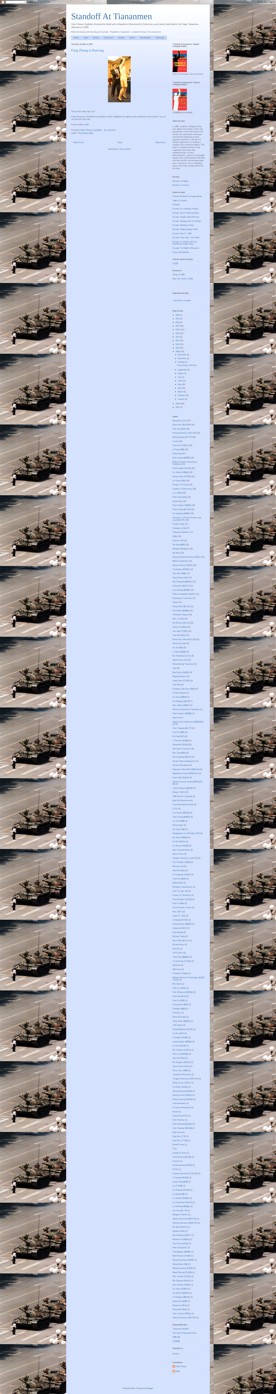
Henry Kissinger (179, 1017)
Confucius (176, 1013)
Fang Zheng (76, 117)
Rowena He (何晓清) (180, 1239)
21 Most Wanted (179, 693)
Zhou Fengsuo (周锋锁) (182, 713)
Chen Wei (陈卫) (179, 996)
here (88, 119)
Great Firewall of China (181, 907)
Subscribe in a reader (182, 300)
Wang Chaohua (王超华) (182, 565)
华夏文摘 (176, 1337)
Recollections (145, 38)
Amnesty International (181, 1107)
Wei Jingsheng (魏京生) (182, 582)
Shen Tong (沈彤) (179, 497)
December (182, 355)
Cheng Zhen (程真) (180, 1004)
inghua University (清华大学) (184, 1317)
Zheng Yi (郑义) (178, 792)
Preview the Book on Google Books (187, 196)
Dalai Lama (177, 1132)
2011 (178, 344)
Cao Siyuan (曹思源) (180, 813)
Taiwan (175, 602)
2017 (178, 326)
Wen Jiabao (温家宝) (181, 705)
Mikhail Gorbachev (180, 561)
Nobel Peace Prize (180, 660)
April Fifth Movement (181, 800)
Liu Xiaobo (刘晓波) (180, 472)
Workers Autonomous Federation (186, 709)
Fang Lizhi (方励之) (180, 445)
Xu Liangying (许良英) (181, 874)
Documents (108, 38)
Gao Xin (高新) (178, 732)
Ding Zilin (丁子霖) (180, 1140)
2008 (178, 404)
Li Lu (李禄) (177, 493)
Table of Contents (179, 200)
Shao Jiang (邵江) (179, 1247)
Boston (175, 1112)
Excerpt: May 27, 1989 (181, 233)
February (182, 395)
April (180, 388)
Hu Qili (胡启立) (178, 841)
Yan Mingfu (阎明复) (180, 569)
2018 (178, 322)
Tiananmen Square (180, 615)
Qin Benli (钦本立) (179, 1227)
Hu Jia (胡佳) (177, 647)
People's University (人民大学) (185, 858)
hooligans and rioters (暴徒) (183, 689)
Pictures (121, 38)
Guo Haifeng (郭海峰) (181, 590)
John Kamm (177, 1025)
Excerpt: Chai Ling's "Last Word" (186, 237)
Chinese (175, 1354)
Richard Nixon (178, 944)
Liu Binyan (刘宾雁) (180, 846)
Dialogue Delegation (180, 549)
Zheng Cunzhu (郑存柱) (182, 1095)
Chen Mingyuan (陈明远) (182, 992)
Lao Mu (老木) (178, 1033)
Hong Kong (177, 453)
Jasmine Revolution (180, 765)
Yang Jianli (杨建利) (180, 957)
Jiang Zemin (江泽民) (181, 680)
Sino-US (175, 949)
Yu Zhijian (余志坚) (180, 1087)
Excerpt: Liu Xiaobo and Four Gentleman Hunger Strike (184, 243)
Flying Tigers (177, 825)
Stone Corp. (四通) (180, 1070)
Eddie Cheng (180, 1366)
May (180, 384)
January (181, 399)
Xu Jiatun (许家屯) (180, 1289)
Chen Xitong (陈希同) (181, 817)
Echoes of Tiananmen (181, 895)
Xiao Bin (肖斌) (178, 870)
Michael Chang (178, 936)
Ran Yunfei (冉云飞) (180, 940)
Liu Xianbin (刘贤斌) (180, 1198)
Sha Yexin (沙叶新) (180, 1243)
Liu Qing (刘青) (178, 1194)
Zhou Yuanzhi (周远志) (181, 1313)
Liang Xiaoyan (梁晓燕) (182, 924)
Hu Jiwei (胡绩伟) (179, 697)
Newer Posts (78, 142)
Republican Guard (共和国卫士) (185, 773)
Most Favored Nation (181, 850)
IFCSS (175, 1169)
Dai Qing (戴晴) (178, 544)
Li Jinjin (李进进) (179, 652)
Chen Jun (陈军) (179, 988)
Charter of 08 (177, 540)
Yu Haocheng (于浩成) (181, 961)
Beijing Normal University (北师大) (186, 557)
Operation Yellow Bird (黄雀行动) (186, 769)
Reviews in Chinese (180, 185)
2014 (178, 333)
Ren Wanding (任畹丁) (181, 1235)
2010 (178, 348)
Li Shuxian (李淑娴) (180, 740)
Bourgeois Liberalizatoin (182, 887)
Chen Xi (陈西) (178, 1000)
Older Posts (160, 142)
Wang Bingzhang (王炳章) (183, 1260)
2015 (178, 330)
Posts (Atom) (125, 149)
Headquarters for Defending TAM (186, 833)
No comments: (110, 130)
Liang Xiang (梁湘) (180, 1182)
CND (87, 124)
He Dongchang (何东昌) (182, 1165)
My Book (176, 553)
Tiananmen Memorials (181, 1074)
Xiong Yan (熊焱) (179, 627)
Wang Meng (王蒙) (180, 1264)
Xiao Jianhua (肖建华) (181, 1285)
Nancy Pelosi (178, 854)
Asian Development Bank (183, 804)
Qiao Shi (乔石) (178, 1058)
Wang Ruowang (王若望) (182, 1268)
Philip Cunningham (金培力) (183, 594)
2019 (178, 319)
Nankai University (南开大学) (184, 1219)
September (182, 370)
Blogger (150, 1388)
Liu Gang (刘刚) (178, 481)
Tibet (174, 668)
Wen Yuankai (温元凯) (181, 1276)
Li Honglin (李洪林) (180, 1037)
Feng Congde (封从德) (181, 468)
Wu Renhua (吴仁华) (180, 623)
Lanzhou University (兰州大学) (185, 1173)
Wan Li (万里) (178, 619)
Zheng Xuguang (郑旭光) (182, 1099)
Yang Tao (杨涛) (179, 879)
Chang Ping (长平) (180, 1116)
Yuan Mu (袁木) (178, 635)
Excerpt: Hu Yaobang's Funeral (185, 209)
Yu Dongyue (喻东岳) (181, 1297)
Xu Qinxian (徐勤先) (180, 1293)
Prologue (176, 204)
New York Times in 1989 (182, 279)
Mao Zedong (177, 932)
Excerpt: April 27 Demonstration (185, 213)
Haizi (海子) (177, 912)
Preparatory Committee (182, 598)
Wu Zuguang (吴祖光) (181, 1280)
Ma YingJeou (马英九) (181, 1050)
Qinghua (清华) (178, 1231)
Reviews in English (180, 181)
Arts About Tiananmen (181, 749)
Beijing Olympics (179, 676)
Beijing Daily (177, 883)
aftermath (176, 965)
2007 (178, 407)
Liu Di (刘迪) (177, 1186)
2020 (178, 315)
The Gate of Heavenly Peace (184, 1333)
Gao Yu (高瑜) (178, 903)
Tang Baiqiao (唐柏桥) (181, 1252)
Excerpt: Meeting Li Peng (183, 225)
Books (132, 38)
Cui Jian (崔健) (178, 821)
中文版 (175, 263)
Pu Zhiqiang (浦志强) (181, 701)
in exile (175, 441)
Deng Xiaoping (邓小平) (182, 437)
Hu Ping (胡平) (178, 736)
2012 (178, 340)
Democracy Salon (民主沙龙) (184, 639)
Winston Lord (177, 866)
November (182, 358)
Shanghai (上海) (179, 528)
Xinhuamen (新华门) (180, 586)
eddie (177, 1371)
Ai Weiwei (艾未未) (180, 973)
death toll (176, 718)
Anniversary (177, 501)
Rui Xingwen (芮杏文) (181, 1062)
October (181, 362)
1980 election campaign (182, 796)
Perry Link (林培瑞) (180, 1054)
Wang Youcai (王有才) (181, 1083)
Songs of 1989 (178, 274)
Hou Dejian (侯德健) (180, 610)
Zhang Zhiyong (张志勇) (182, 1091)
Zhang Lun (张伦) (179, 1305)
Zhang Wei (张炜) (179, 1309)
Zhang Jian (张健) (179, 1301)
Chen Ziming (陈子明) (181, 509)
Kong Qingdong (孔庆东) (182, 1029)
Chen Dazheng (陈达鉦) (182, 1124)
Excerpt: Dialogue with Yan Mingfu (186, 221)
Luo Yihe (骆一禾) (179, 1210)
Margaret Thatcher (180, 1214)
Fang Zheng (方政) (85, 133)
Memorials (160, 38)
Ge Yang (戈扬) (178, 829)
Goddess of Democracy (182, 489)
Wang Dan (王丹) (179, 421)
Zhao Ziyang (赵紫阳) (181, 458)
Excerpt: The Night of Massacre (185, 248)
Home (76, 38)
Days (86, 38)
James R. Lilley (178, 916)
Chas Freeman (178, 1120)
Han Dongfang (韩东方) (182, 757)
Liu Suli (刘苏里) (179, 1046)
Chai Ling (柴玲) (179, 429)
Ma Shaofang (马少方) (181, 656)
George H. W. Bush (180, 485)
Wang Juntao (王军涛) (181, 476)
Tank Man (176, 685)
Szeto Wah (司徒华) (180, 777)
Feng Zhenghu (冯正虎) (182, 899)
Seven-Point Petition (181, 1066)
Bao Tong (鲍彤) (179, 753)
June (180, 381)
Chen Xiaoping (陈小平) (182, 728)
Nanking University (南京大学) (184, 1223)
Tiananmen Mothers (180, 532)
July (180, 377)
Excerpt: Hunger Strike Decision (185, 217)
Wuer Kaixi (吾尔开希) (181, 425)
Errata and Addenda (180, 252)
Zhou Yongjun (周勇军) (181, 505)
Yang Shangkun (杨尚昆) (182, 788)
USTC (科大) (177, 953)
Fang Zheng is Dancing (87, 50)
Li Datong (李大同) (180, 920)
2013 (178, 337)
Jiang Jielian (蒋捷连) (181, 1021)
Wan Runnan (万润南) (181, 1256)
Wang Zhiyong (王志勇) (182, 1272)
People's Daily (178, 524)
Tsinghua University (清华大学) (185, 1079)
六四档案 (176, 1341)
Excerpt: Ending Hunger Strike (185, 229)
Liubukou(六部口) (179, 928)
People (96, 38)
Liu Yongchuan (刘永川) (182, 1202)
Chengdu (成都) (178, 1009)
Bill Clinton (176, 984)
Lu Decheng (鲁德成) (181, 1206)
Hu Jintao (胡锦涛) (180, 837)
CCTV (175, 809)
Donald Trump (178, 1144)
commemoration (179, 1103)
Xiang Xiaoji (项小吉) (181, 606)
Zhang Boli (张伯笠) (180, 744)
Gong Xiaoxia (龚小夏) (181, 1157)
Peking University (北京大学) (184, 433)
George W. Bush (179, 1153)
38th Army (176, 969)
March (181, 392)
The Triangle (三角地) (181, 862)
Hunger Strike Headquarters (183, 761)
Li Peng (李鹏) (178, 449)
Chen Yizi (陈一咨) (180, 891)
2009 (178, 351)
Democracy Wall (179, 643)
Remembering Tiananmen (183, 664)
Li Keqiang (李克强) (180, 1177)
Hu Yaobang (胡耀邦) (181, 513)
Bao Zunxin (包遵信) (180, 672)
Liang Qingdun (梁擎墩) (182, 1042)
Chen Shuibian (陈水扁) (182, 1128)
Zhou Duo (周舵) (179, 573)
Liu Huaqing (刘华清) (181, 1190)
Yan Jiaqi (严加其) (179, 631)
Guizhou (175, 1161)
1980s (175, 536)
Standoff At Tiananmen (111, 16)
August (181, 373)
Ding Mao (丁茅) (179, 1136)
